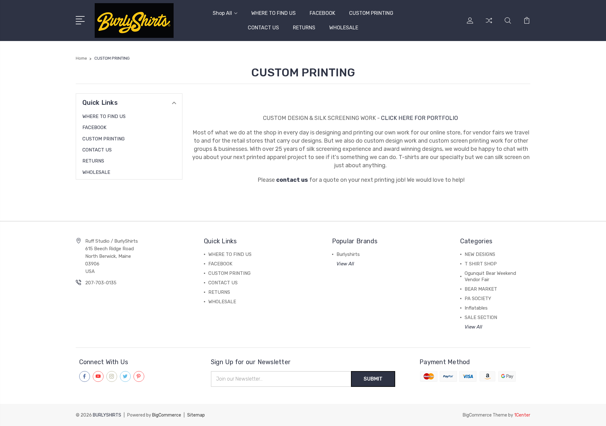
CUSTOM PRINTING (371, 13)
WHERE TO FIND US (273, 13)
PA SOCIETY (478, 298)
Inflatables (476, 308)
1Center (522, 415)
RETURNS (304, 28)
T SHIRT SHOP (481, 264)
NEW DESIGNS (480, 254)
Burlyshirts (348, 254)
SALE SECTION (481, 317)
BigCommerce (166, 415)
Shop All (222, 13)
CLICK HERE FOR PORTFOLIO (420, 118)
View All (345, 264)
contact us (292, 179)
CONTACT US (263, 28)
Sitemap (196, 415)
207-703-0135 (100, 283)
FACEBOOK (322, 13)
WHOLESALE (343, 28)
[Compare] (488, 24)
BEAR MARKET (481, 289)
